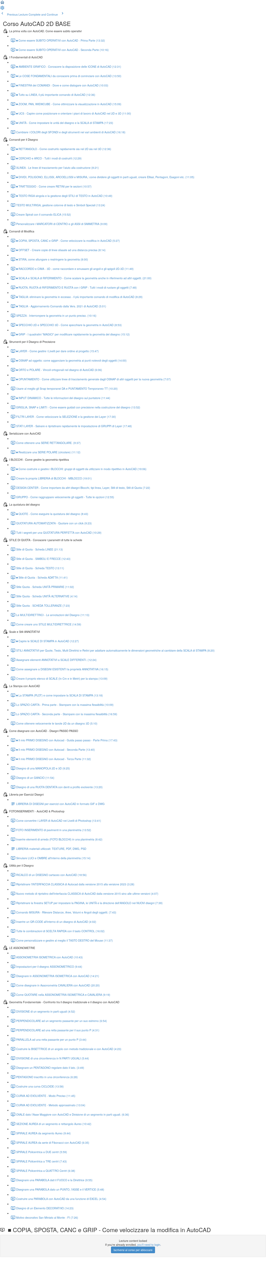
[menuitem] (2, 9)
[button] (2, 3)
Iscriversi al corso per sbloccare (133, 1250)
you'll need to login (148, 1245)
